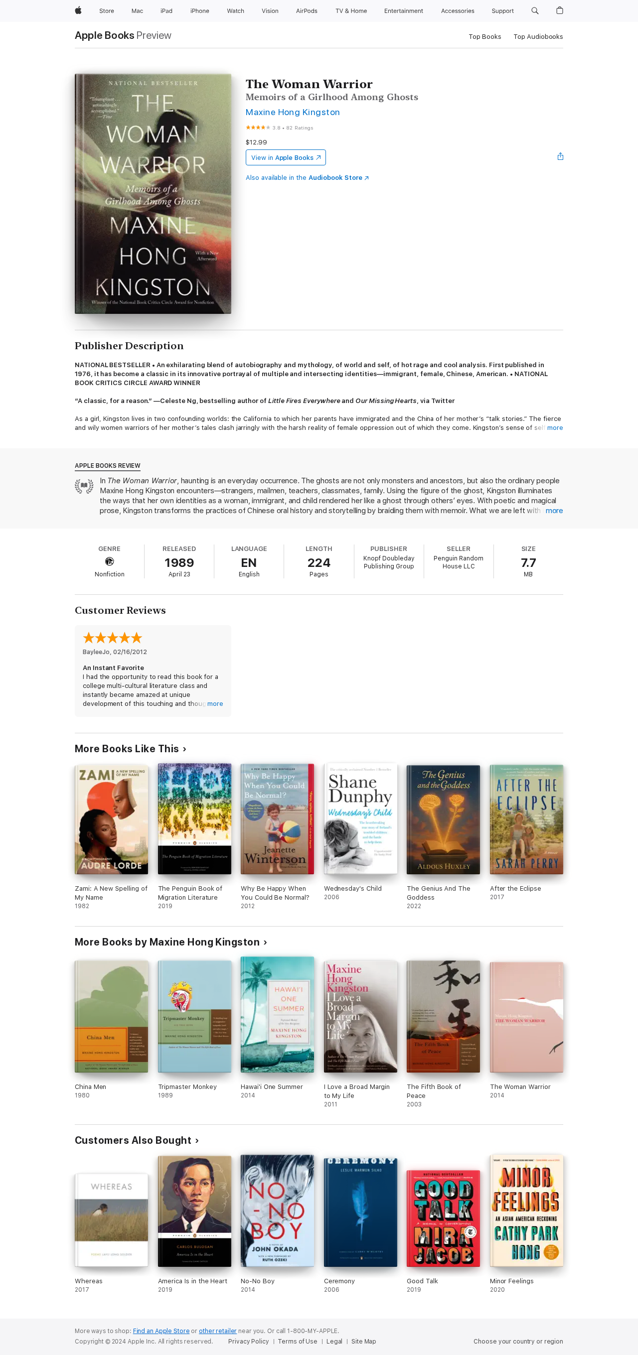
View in (282, 157)
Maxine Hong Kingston (293, 112)
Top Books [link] (485, 36)
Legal (334, 1341)
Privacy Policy (248, 1341)
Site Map (363, 1341)
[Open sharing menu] (560, 157)
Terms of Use (298, 1341)
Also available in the (304, 177)
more (555, 427)
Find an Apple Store (161, 1331)
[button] (535, 11)
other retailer (218, 1331)
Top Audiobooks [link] (538, 36)
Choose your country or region (518, 1341)
